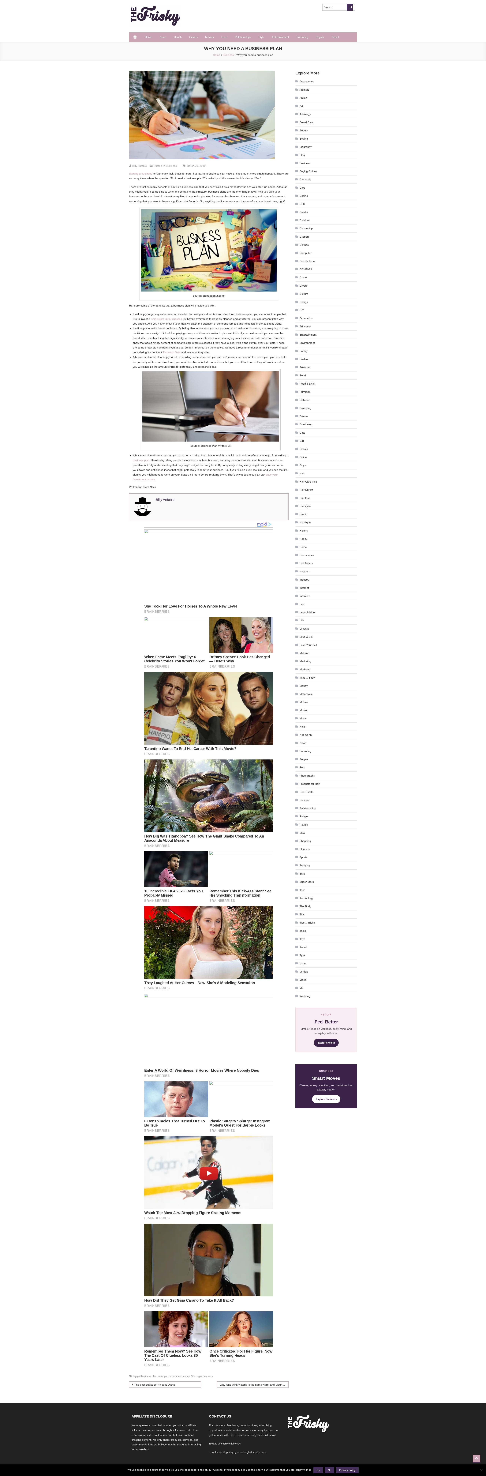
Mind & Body (307, 677)
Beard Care (306, 122)
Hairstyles (305, 506)
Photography (307, 775)
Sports (303, 857)
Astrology (305, 114)
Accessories (307, 81)
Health (178, 37)
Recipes (304, 800)
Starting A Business (202, 1376)
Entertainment (280, 37)
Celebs (193, 37)
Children (305, 220)
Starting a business (140, 173)
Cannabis (305, 179)
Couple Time (307, 261)
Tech (302, 889)
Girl (302, 440)
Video (303, 979)
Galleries (305, 399)
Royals (320, 37)
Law (302, 604)
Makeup (304, 653)
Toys (302, 938)
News (163, 37)
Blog (302, 154)
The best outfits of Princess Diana (154, 1384)
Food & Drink (307, 383)
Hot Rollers (306, 563)
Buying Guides (308, 171)
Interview (305, 595)
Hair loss (305, 497)
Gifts (302, 432)
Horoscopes (307, 555)
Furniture (305, 391)
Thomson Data (172, 352)
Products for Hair (310, 783)
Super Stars (307, 881)
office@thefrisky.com (229, 1443)
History (304, 530)
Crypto (304, 285)
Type (302, 955)
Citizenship (306, 228)
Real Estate (306, 791)
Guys (303, 465)
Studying (305, 865)
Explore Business (326, 1099)
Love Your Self (308, 644)
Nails (302, 726)
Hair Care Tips (308, 481)
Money (304, 685)
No (329, 1470)
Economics (306, 318)
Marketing (306, 661)
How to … (305, 571)
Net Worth (306, 734)
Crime (303, 277)
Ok (318, 1470)
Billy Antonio (139, 165)
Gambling (305, 408)
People (304, 759)
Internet (304, 587)
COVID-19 (306, 269)
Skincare (305, 849)
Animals (304, 89)
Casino (304, 195)
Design (304, 301)
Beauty (304, 130)
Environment (307, 342)
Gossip (304, 448)
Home (148, 37)
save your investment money (174, 1376)
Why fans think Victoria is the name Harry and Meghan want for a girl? (254, 1384)
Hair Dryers (306, 489)
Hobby (303, 538)
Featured (305, 367)
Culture (304, 293)
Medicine (305, 669)
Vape (303, 963)
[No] (481, 1470)
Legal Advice (307, 612)
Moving (304, 710)
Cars (302, 187)
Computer (306, 252)
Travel (335, 37)
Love (224, 37)
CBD (302, 203)
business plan (141, 460)
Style (261, 37)
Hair (302, 473)
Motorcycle (306, 693)
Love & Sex (306, 636)
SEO (302, 832)
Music (303, 718)
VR (301, 987)
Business (171, 165)
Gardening (306, 424)
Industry (304, 579)
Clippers (304, 236)
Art (301, 105)
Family (304, 350)
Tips (302, 914)
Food (303, 375)
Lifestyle (304, 628)
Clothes (304, 244)
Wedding (305, 996)
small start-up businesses (166, 318)
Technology (306, 898)
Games (304, 416)
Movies (209, 37)
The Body (305, 906)
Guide (303, 457)
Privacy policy (347, 1470)
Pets (302, 767)
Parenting (302, 37)
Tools (303, 930)
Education (306, 326)
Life (302, 620)
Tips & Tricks (307, 922)
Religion (304, 816)
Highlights (305, 522)
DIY (302, 310)
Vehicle (304, 971)
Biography (306, 146)
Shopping (305, 840)
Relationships (243, 37)
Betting (304, 138)
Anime (303, 97)
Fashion (304, 359)
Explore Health (326, 1042)
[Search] (350, 7)
